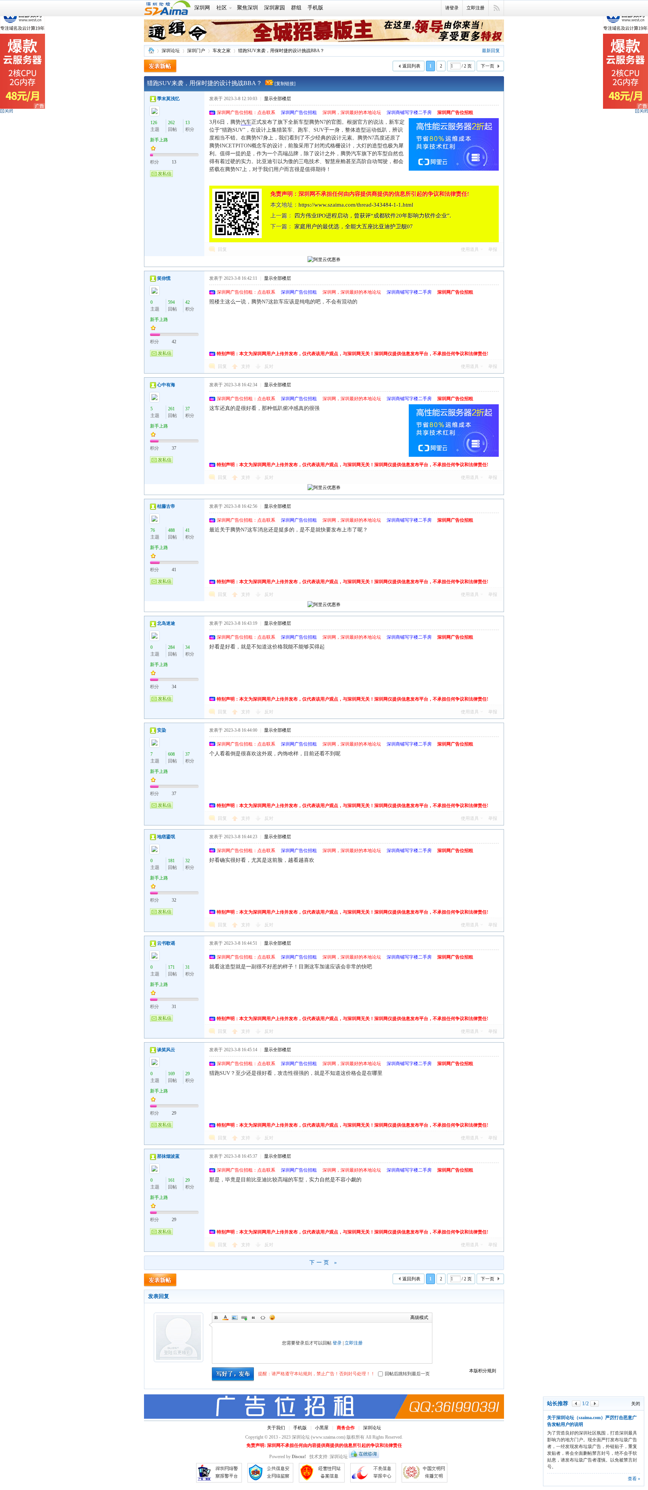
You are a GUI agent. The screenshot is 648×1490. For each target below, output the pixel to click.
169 (171, 1073)
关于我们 (276, 1427)
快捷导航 (496, 8)
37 (187, 408)
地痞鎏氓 (166, 836)
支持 (246, 366)
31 (187, 967)
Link (244, 1317)
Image (234, 1317)
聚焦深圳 (247, 8)
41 (187, 530)
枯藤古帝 (166, 506)
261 (171, 408)
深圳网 (202, 8)
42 (187, 302)
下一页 (487, 66)
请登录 (452, 8)
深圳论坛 (151, 50)
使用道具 (470, 249)
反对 (268, 366)
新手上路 (159, 140)
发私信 (164, 173)
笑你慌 (164, 278)
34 (187, 647)
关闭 (635, 1403)
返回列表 (411, 66)
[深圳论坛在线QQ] (364, 1456)
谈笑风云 (166, 1049)
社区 (221, 8)
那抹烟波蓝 (168, 1156)
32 (187, 860)
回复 (222, 249)
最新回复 (491, 50)
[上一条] (576, 1403)
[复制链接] (285, 83)
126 (153, 122)
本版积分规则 (482, 1370)
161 (171, 1180)
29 (187, 1073)
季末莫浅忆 (168, 98)
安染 (161, 730)
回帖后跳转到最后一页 (407, 1373)
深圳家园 (274, 8)
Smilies (272, 1317)
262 (171, 122)
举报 (492, 249)
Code (263, 1317)
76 (152, 530)
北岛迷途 (166, 623)
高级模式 (419, 1317)
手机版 (315, 8)
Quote (253, 1317)
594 (171, 302)
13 (187, 122)
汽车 (246, 122)
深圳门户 (196, 50)
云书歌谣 (166, 943)
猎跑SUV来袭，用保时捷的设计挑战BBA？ (281, 50)
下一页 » (324, 1262)
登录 (337, 1343)
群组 (296, 8)
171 (171, 967)
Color (225, 1317)
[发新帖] (160, 66)
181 (171, 860)
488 (171, 530)
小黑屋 (321, 1427)
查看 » (634, 1478)
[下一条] (594, 1403)
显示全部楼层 (277, 98)
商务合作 (346, 1427)
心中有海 (166, 384)
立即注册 (475, 8)
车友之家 (222, 50)
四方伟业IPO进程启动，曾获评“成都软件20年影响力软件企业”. (372, 216)
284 (171, 647)
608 (171, 754)
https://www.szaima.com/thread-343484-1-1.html (355, 205)
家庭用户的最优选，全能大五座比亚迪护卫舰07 (353, 227)
